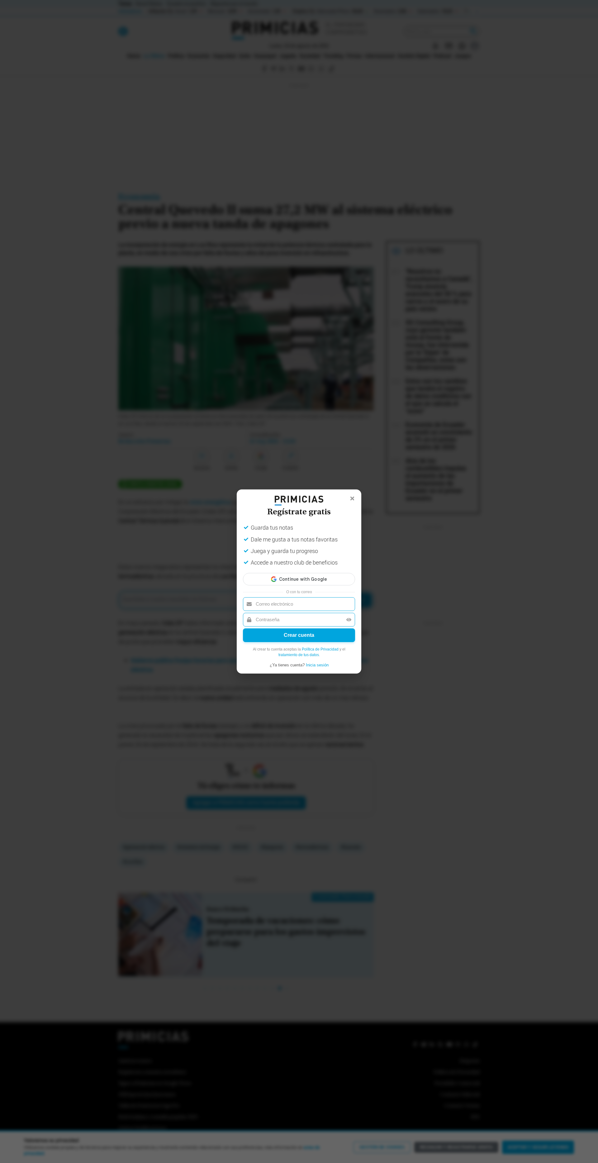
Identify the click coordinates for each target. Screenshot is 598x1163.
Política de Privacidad (320, 649)
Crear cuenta (299, 635)
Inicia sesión (317, 665)
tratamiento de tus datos (298, 655)
